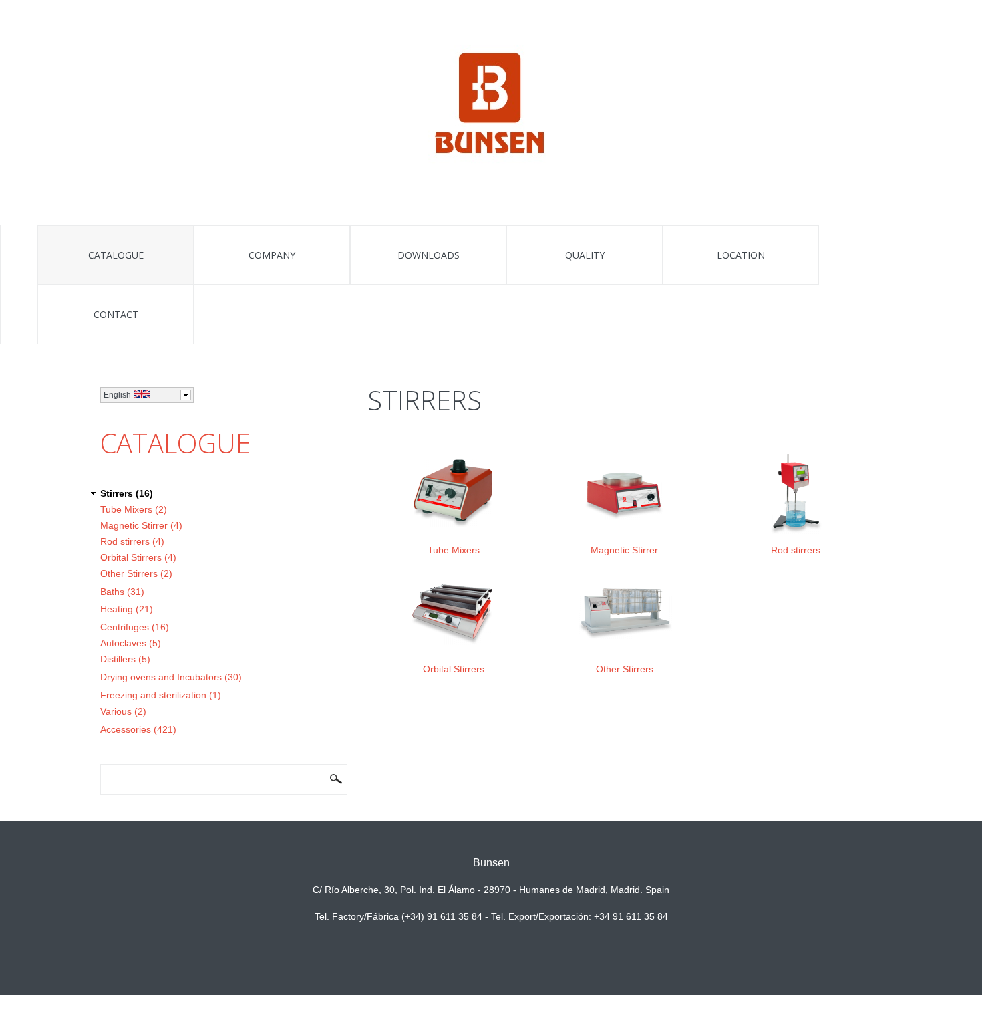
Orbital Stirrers (453, 669)
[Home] (491, 105)
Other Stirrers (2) (136, 573)
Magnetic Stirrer (624, 550)
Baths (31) (122, 591)
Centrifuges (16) (134, 627)
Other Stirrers (624, 669)
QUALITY (585, 255)
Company (272, 255)
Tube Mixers (454, 550)
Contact (116, 314)
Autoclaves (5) (130, 643)
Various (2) (123, 711)
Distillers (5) (125, 659)
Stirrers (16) (126, 493)
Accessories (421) (138, 729)
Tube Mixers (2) (133, 509)
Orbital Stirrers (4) (138, 557)
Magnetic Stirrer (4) (141, 525)
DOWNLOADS (428, 255)
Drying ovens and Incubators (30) (171, 677)
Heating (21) (126, 609)
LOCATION (741, 255)
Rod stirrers (795, 550)
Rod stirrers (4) (132, 541)
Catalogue (116, 255)
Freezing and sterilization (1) (160, 695)
